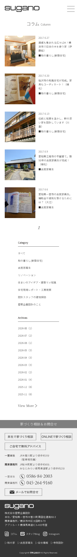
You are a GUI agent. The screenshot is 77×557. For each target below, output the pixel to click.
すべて (21, 253)
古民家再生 (24, 268)
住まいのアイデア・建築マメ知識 (37, 282)
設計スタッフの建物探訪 (32, 297)
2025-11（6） (26, 394)
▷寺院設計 (57, 543)
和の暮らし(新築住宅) (30, 260)
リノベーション (27, 275)
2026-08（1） (26, 328)
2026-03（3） (26, 365)
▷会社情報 (41, 543)
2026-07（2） (26, 335)
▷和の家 (10, 543)
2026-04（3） (26, 357)
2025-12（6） (26, 387)
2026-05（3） (26, 350)
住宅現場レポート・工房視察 (34, 290)
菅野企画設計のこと (29, 304)
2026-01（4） (26, 379)
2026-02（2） (26, 372)
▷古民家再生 (25, 543)
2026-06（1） (26, 343)
